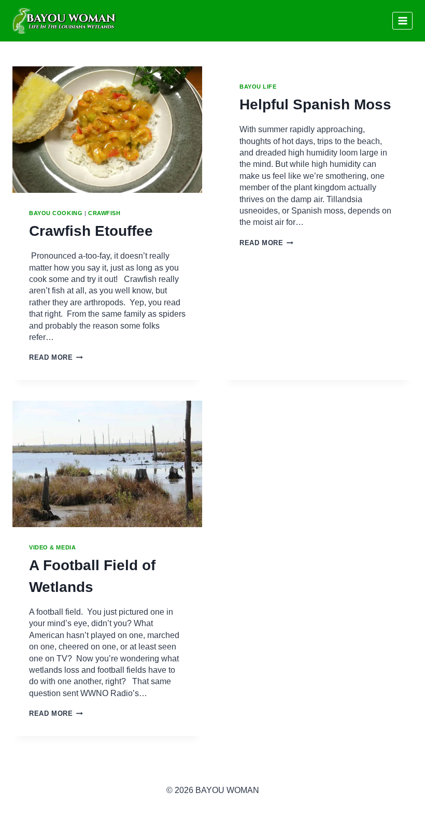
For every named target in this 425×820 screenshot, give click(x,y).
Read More (56, 357)
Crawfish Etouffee (91, 231)
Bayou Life (258, 86)
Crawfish (104, 213)
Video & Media (52, 547)
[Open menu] (402, 20)
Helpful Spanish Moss (315, 104)
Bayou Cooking (55, 213)
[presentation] (107, 129)
